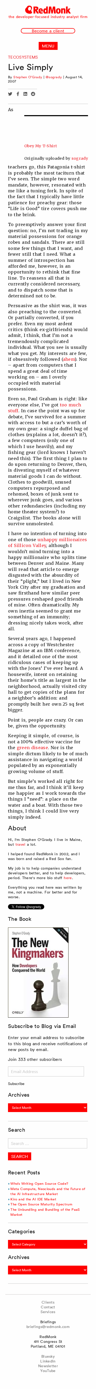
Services (48, 1311)
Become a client (48, 30)
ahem (69, 359)
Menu (48, 46)
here (68, 877)
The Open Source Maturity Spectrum (41, 1204)
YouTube (47, 1370)
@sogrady (54, 77)
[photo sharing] (56, 115)
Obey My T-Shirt (40, 146)
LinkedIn (48, 1361)
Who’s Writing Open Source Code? (39, 1183)
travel (20, 844)
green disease (32, 747)
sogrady (79, 158)
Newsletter (48, 1366)
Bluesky (48, 1356)
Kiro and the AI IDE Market (33, 1199)
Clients (48, 1302)
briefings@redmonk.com (48, 1326)
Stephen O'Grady (27, 77)
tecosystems (23, 57)
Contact (48, 1307)
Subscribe (16, 1084)
